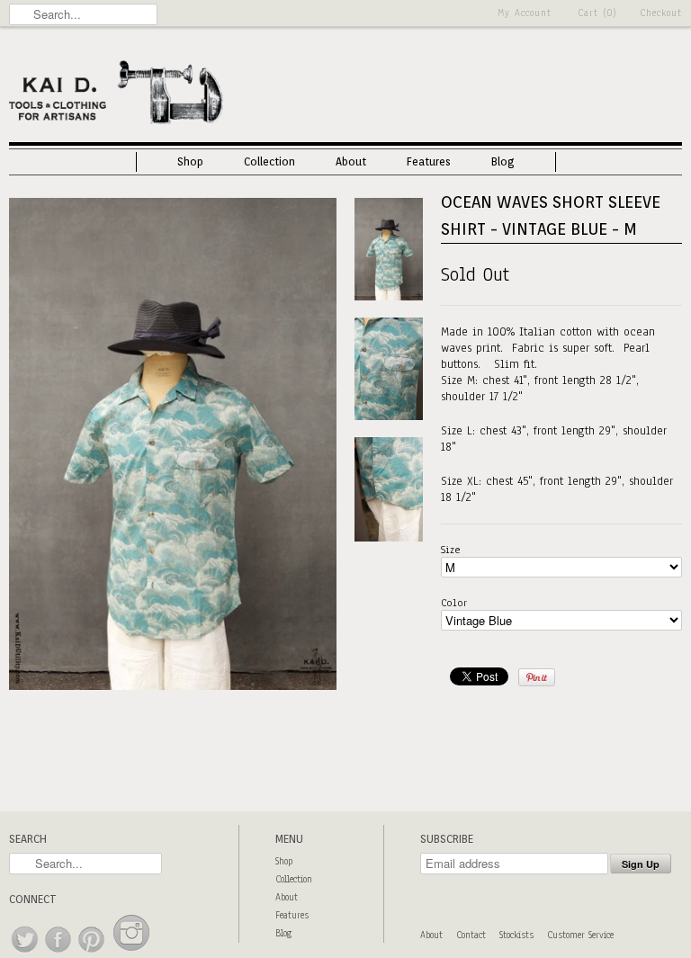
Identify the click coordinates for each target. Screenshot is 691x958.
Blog (503, 161)
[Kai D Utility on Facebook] (59, 953)
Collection (269, 161)
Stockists (516, 935)
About (351, 161)
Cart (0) (597, 13)
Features (429, 161)
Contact (471, 935)
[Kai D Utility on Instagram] (131, 953)
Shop (190, 161)
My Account (525, 13)
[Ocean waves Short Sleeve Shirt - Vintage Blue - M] (173, 686)
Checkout (661, 13)
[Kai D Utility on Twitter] (25, 953)
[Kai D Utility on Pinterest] (92, 953)
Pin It (536, 677)
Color (454, 602)
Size (451, 549)
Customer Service (580, 935)
